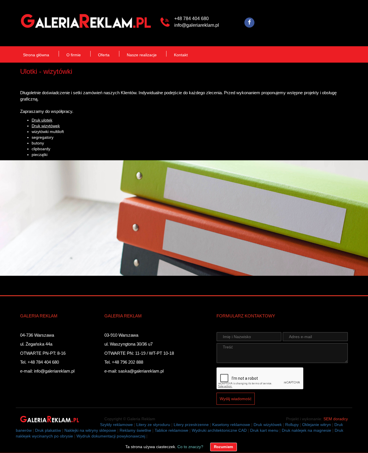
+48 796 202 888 (127, 362)
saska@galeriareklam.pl (141, 371)
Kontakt (181, 55)
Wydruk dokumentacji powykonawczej (110, 436)
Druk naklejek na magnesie (306, 430)
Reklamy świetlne (135, 430)
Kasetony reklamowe (231, 424)
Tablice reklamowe (171, 430)
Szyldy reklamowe (116, 424)
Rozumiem (223, 447)
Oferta (104, 55)
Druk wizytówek (46, 126)
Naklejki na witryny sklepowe (90, 430)
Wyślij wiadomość (236, 398)
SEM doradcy (335, 419)
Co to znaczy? (190, 446)
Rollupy (292, 424)
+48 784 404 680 (191, 18)
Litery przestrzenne (191, 424)
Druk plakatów (48, 430)
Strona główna (36, 55)
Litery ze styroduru (153, 424)
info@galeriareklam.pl (196, 25)
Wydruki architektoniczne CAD (219, 430)
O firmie (73, 55)
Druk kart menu (264, 430)
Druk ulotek (42, 120)
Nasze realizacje (142, 55)
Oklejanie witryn (316, 424)
